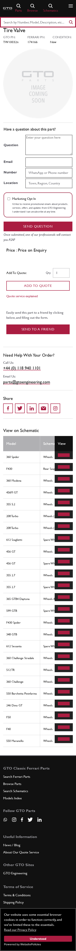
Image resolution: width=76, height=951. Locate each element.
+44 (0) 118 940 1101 (22, 368)
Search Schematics (15, 791)
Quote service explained (22, 296)
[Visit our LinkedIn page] (39, 819)
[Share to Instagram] (55, 408)
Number (10, 172)
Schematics (50, 10)
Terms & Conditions (17, 895)
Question (11, 145)
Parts (18, 10)
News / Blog (11, 845)
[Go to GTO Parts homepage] (7, 8)
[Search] (71, 22)
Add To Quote (38, 286)
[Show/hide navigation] (70, 6)
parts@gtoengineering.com (26, 381)
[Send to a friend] (43, 408)
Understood (38, 938)
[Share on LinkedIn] (32, 408)
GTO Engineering (15, 873)
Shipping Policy (13, 902)
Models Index (12, 798)
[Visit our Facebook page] (22, 819)
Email (8, 162)
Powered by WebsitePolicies (22, 944)
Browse (32, 10)
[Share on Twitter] (20, 408)
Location (11, 183)
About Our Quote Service (21, 852)
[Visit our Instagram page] (14, 819)
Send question (38, 226)
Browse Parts (12, 784)
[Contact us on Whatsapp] (5, 821)
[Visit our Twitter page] (30, 819)
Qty (48, 272)
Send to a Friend (38, 329)
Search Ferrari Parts (16, 777)
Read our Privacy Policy (20, 930)
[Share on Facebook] (8, 408)
